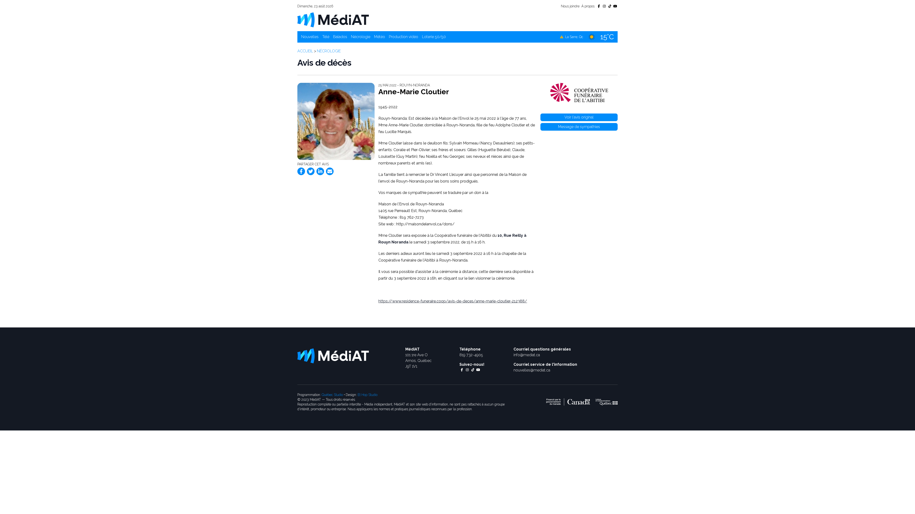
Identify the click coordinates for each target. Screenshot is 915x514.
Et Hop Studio (367, 395)
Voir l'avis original (579, 117)
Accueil (305, 51)
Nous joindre (570, 6)
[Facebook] (301, 171)
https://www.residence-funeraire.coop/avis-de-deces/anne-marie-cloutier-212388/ (452, 301)
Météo (379, 37)
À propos (588, 6)
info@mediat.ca (526, 355)
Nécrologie (360, 37)
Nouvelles (310, 37)
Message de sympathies (579, 126)
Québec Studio (332, 395)
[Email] (330, 171)
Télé (325, 37)
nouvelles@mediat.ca (531, 370)
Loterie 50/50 (434, 37)
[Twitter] (311, 171)
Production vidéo (403, 37)
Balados (340, 37)
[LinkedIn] (320, 171)
